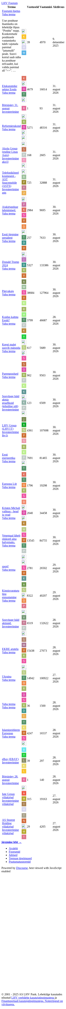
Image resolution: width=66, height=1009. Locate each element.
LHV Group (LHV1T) (9, 427)
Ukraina (6, 676)
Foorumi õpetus (11, 11)
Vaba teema (8, 704)
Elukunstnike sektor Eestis (9, 87)
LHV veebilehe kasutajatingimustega (33, 997)
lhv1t (5, 435)
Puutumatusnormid (20, 861)
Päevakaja (8, 291)
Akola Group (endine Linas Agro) (10, 152)
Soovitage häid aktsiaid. (10, 621)
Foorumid (14, 851)
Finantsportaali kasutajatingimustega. (23, 1001)
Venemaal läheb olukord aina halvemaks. (11, 539)
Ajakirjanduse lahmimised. (10, 208)
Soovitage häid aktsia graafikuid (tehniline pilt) (10, 401)
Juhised (13, 855)
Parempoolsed (10, 373)
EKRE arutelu (10, 649)
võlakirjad (8, 804)
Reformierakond (11, 125)
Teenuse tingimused (20, 858)
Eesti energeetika (8, 456)
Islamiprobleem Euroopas (11, 731)
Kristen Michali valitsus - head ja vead (11, 511)
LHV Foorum (9, 3)
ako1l (5, 161)
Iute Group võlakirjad (8, 795)
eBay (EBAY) (10, 759)
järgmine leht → (11, 842)
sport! (5, 566)
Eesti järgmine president (10, 236)
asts (4, 192)
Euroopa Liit (9, 483)
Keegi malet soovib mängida (11, 346)
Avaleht (13, 848)
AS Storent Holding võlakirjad (8, 823)
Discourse (22, 868)
